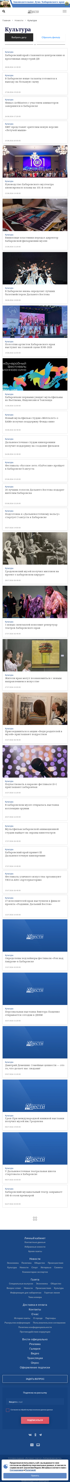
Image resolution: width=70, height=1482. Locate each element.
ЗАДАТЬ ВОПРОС (35, 1378)
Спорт (34, 1267)
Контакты (35, 1309)
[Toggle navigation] (65, 11)
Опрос (35, 1362)
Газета (35, 1279)
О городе (37, 1318)
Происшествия (55, 1263)
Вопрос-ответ (14, 1288)
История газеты (22, 1318)
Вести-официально (35, 1339)
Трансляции (35, 1358)
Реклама (35, 1343)
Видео (35, 1353)
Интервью (46, 1267)
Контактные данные (35, 1242)
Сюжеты (58, 1267)
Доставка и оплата (35, 1304)
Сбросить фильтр (51, 37)
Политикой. (30, 1470)
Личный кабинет (35, 1238)
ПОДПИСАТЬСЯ (35, 1420)
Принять (35, 1475)
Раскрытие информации (17, 1322)
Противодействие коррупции (35, 1331)
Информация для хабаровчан (25, 1292)
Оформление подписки (35, 1367)
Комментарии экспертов (35, 1272)
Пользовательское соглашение (49, 1322)
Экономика (13, 1263)
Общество (39, 1263)
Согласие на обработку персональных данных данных (32, 1410)
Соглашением (16, 1470)
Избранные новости (35, 1246)
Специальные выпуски (21, 1283)
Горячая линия (52, 1292)
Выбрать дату (19, 37)
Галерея (35, 1348)
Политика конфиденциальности (35, 1327)
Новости (35, 1258)
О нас (35, 1314)
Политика (26, 1263)
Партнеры (50, 1318)
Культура (12, 1267)
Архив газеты (35, 1251)
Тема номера (35, 1297)
